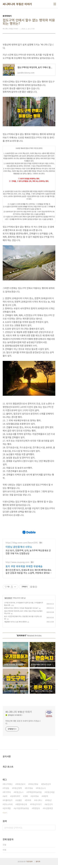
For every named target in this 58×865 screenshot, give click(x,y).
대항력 (45, 796)
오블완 (19, 800)
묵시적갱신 (8, 784)
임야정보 (35, 796)
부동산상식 (21, 784)
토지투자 (7, 792)
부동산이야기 (36, 804)
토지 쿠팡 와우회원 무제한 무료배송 (24, 566)
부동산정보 (33, 784)
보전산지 (49, 804)
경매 (26, 796)
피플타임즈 (8, 800)
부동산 (49, 800)
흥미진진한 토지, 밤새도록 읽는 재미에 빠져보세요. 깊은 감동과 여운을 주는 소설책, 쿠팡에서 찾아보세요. (29, 571)
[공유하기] (11, 587)
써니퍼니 (38, 800)
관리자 (38, 861)
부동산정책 (17, 788)
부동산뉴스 (19, 792)
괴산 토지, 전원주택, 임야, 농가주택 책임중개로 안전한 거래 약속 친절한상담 (28, 552)
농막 (5, 796)
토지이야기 (8, 598)
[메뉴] (55, 4)
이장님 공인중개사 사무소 (19, 546)
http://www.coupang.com (17, 562)
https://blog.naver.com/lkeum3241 (22, 542)
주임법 (6, 788)
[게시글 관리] (15, 587)
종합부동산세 (22, 804)
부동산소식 (41, 788)
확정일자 (36, 808)
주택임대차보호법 (35, 792)
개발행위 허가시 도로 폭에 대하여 (15, 622)
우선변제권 (48, 808)
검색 (52, 827)
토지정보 (29, 788)
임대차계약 (15, 796)
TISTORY (29, 861)
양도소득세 (8, 804)
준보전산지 (46, 784)
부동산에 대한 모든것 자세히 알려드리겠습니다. (23, 722)
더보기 (5, 812)
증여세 (28, 800)
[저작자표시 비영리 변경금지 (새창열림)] (33, 587)
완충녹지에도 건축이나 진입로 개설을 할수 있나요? (21, 608)
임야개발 (7, 808)
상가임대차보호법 (22, 808)
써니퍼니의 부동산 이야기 (17, 4)
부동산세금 (50, 792)
